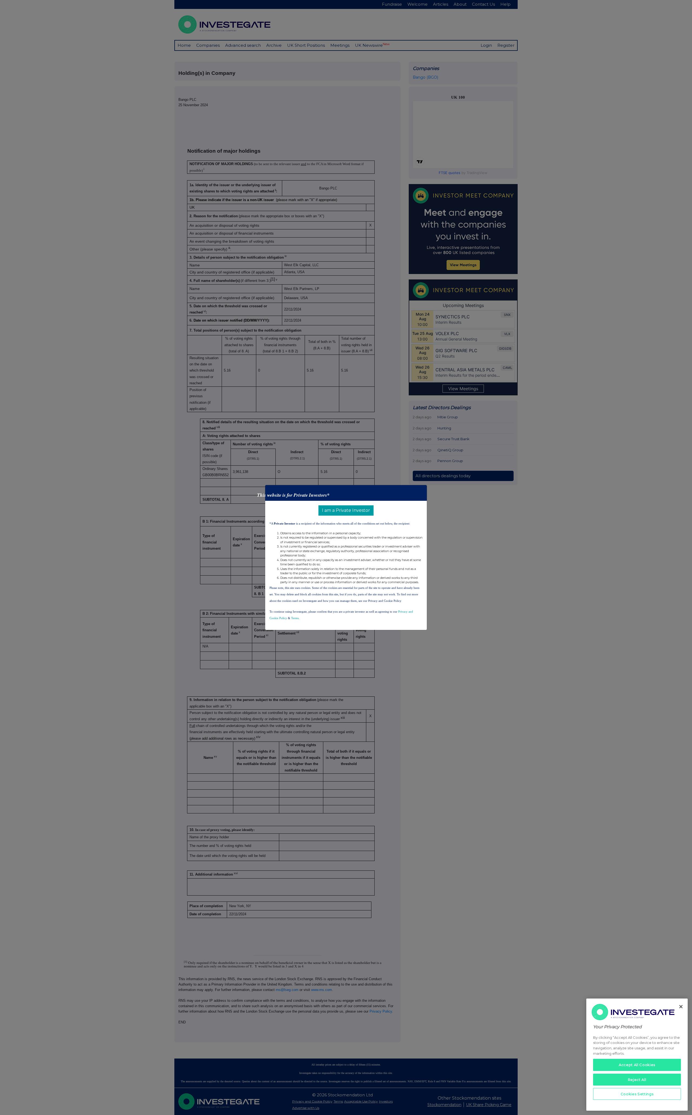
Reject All (637, 1079)
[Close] (681, 1007)
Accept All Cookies (637, 1065)
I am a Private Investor (346, 510)
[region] (637, 1055)
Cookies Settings (637, 1094)
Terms (295, 618)
